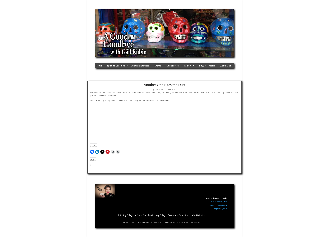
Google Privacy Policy (220, 209)
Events (157, 65)
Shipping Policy (125, 215)
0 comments (170, 89)
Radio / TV (189, 65)
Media (212, 65)
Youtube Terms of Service (219, 202)
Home (99, 65)
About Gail (225, 65)
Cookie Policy (198, 215)
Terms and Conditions (178, 215)
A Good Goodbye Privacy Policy (150, 215)
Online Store (172, 65)
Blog (201, 65)
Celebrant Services (140, 65)
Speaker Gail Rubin (116, 65)
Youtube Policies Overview (218, 205)
